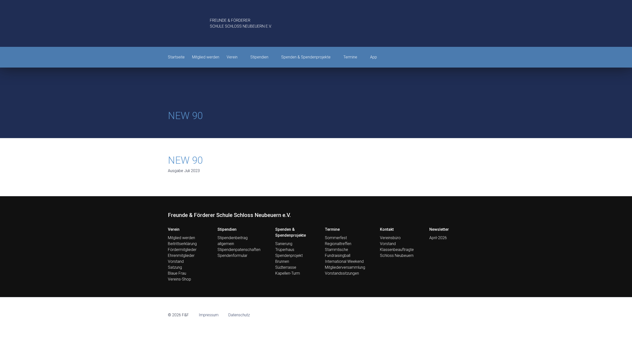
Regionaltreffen (338, 243)
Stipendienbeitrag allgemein (232, 240)
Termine (350, 57)
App (373, 57)
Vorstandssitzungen (342, 273)
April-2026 (438, 237)
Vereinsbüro (390, 237)
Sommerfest (336, 237)
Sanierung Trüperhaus (284, 246)
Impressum (208, 315)
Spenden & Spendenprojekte (306, 57)
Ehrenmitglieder (181, 255)
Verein (232, 57)
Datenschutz (239, 315)
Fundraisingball (337, 255)
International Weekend (344, 261)
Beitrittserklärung (182, 243)
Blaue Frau (177, 273)
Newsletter (439, 229)
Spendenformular (232, 255)
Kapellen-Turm (287, 273)
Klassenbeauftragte (397, 249)
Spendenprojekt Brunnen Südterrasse (289, 261)
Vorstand (176, 261)
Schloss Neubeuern (397, 255)
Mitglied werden (205, 57)
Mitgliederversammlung (345, 267)
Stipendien (259, 57)
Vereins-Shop (179, 279)
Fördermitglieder (182, 249)
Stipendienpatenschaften (238, 249)
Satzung (175, 267)
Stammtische (336, 249)
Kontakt (387, 229)
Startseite (176, 57)
